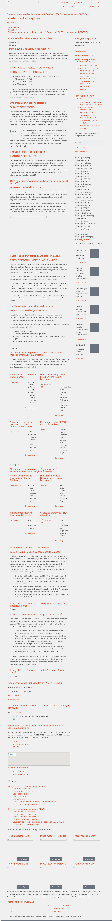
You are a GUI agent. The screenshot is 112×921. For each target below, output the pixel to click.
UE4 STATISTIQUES (20, 796)
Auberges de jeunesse (21, 744)
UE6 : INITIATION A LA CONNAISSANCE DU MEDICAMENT (34, 802)
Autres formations (81, 152)
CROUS (16, 747)
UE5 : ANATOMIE (19, 799)
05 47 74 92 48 (81, 318)
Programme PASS (88, 7)
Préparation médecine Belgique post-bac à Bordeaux (21, 478)
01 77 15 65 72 (81, 262)
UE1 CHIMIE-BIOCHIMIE (22, 789)
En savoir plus (30, 408)
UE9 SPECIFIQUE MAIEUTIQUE (24, 814)
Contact (100, 7)
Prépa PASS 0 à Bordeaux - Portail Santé (24, 375)
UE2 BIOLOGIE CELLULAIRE (23, 791)
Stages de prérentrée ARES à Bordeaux (54, 513)
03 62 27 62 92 (81, 358)
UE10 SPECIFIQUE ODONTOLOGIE (26, 817)
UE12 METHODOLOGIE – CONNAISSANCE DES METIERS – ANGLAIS (38, 822)
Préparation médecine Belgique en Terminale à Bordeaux (52, 478)
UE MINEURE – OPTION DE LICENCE (27, 825)
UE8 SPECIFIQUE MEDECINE (24, 811)
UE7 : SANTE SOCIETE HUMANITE (26, 804)
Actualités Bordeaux (20, 772)
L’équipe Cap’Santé (78, 3)
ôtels (16, 742)
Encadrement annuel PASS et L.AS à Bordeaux (53, 423)
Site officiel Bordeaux (20, 774)
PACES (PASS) (62, 3)
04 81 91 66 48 (81, 301)
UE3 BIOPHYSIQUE (20, 794)
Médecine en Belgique (70, 7)
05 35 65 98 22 (81, 283)
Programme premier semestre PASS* (27, 786)
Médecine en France (96, 3)
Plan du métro (18, 712)
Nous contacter (13, 700)
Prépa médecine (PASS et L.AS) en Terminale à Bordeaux (53, 376)
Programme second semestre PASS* (26, 809)
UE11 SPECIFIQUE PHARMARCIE (25, 819)
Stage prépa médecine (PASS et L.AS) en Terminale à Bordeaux (21, 424)
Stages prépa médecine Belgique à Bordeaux (22, 513)
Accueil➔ (12, 30)
